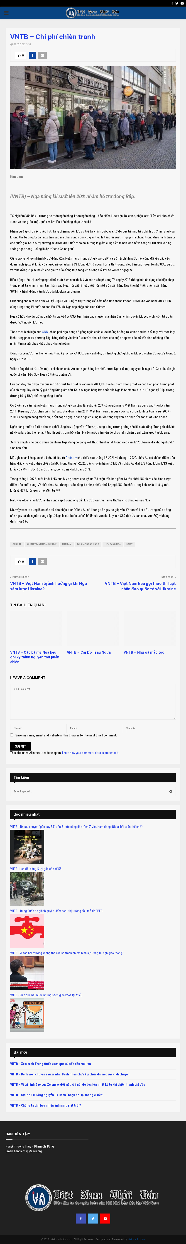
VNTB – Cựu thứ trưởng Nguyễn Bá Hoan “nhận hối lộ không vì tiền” (57, 1095)
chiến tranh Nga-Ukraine (41, 544)
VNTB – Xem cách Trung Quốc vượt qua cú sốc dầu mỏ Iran (50, 1064)
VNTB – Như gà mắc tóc (144, 652)
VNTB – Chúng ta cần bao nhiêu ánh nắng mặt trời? (45, 1105)
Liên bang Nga (113, 544)
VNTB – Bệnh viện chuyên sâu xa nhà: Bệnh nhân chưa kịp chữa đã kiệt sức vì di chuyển (70, 1074)
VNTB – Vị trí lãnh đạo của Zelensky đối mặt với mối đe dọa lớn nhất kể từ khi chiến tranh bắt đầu (77, 1084)
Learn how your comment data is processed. (90, 753)
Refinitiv (71, 458)
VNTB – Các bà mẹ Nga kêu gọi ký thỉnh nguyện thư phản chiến (34, 657)
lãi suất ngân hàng (88, 544)
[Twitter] (93, 1219)
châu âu (17, 544)
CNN (44, 332)
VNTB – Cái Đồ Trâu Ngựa (89, 652)
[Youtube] (105, 1219)
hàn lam (66, 544)
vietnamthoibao (136, 1239)
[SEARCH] (171, 791)
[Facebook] (81, 1219)
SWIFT (129, 544)
